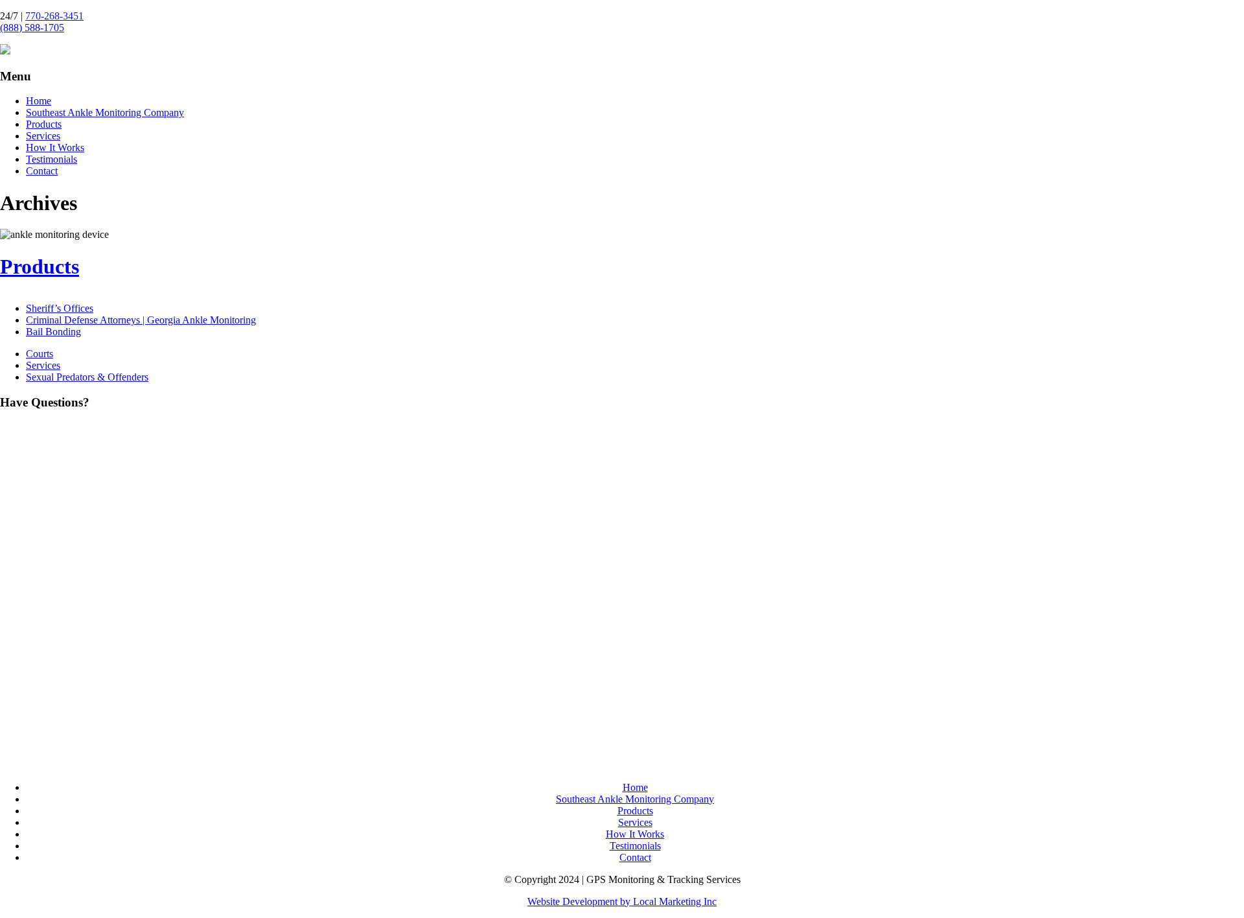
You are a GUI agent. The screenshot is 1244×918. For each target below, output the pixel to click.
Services (43, 135)
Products (44, 124)
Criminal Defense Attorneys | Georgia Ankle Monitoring (141, 319)
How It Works (55, 147)
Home (38, 100)
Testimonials (51, 159)
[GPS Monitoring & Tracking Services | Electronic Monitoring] (5, 50)
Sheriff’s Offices (59, 308)
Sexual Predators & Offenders (87, 377)
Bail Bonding (53, 331)
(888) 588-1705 (32, 27)
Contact (42, 170)
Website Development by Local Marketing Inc (622, 901)
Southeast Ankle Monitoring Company (105, 112)
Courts (39, 353)
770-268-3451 (54, 15)
